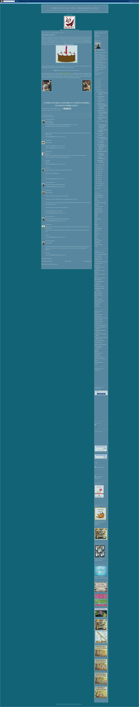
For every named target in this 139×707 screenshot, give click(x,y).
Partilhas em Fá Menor (99, 286)
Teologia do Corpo (99, 357)
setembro (100, 169)
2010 (97, 87)
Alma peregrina (48, 119)
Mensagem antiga (87, 261)
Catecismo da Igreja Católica (101, 318)
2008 (97, 188)
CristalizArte (97, 265)
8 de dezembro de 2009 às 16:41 (55, 148)
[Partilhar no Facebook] (69, 108)
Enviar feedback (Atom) (52, 264)
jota (46, 167)
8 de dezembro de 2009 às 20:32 (55, 186)
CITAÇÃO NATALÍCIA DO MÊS (102, 93)
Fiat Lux (96, 272)
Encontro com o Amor (99, 270)
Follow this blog (101, 393)
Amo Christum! (98, 256)
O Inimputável (98, 284)
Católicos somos (98, 258)
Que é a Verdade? (98, 291)
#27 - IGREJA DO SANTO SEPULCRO (102, 138)
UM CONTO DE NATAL (100, 101)
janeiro (99, 185)
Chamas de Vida (98, 259)
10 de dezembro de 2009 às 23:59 (55, 213)
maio (99, 177)
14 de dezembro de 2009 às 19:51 (55, 255)
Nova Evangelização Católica (99, 282)
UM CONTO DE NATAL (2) (100, 97)
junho (99, 175)
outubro (99, 167)
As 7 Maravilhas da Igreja (100, 202)
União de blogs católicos (100, 358)
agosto (99, 171)
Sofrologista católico (99, 301)
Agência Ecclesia (98, 314)
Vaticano (97, 360)
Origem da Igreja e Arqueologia (99, 346)
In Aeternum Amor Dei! (100, 274)
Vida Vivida (97, 306)
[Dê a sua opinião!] (66, 108)
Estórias (96, 213)
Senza (96, 297)
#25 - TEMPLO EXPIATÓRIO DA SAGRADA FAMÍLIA (101, 147)
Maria (49, 110)
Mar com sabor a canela (100, 277)
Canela (47, 140)
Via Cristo (97, 304)
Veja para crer (98, 302)
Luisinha (47, 151)
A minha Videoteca (99, 197)
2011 (97, 85)
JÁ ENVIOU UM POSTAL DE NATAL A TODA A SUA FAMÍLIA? (102, 113)
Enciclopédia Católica (99, 340)
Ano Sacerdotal (98, 316)
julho (99, 173)
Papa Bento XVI (98, 228)
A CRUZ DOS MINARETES (100, 154)
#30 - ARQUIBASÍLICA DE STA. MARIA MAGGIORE (101, 125)
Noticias (53, 110)
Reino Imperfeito (98, 293)
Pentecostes (97, 233)
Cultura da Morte (98, 210)
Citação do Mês (98, 208)
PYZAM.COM (135, 3)
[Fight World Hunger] (100, 467)
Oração (59, 110)
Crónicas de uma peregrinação (75, 8)
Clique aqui (97, 36)
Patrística (97, 351)
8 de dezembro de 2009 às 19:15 (55, 178)
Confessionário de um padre (101, 261)
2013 (97, 81)
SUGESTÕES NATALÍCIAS (100, 161)
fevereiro (100, 183)
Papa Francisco (98, 230)
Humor (96, 215)
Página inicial (68, 261)
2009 (97, 89)
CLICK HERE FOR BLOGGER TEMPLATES (9, 3)
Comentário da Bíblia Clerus (101, 325)
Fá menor (47, 224)
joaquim (47, 190)
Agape (96, 199)
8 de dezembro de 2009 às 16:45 (55, 164)
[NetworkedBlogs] (101, 391)
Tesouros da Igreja (99, 244)
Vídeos (96, 246)
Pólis (96, 237)
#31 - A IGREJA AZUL (102, 121)
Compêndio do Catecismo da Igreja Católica (101, 338)
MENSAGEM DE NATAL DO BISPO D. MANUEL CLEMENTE (102, 106)
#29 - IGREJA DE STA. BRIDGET (102, 130)
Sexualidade (97, 242)
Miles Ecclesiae (98, 279)
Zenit (96, 364)
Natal (96, 222)
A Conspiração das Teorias (100, 254)
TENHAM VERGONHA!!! (101, 157)
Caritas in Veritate (99, 206)
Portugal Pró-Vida (98, 353)
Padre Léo (97, 349)
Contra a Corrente (98, 263)
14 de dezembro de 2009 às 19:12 (55, 237)
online (96, 462)
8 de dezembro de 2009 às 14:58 (55, 136)
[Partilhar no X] (67, 108)
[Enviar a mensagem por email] (64, 108)
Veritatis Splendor (99, 362)
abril (99, 179)
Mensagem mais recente (47, 261)
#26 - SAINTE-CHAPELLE (100, 141)
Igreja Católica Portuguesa (100, 344)
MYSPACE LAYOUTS (23, 3)
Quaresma (97, 239)
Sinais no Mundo (98, 299)
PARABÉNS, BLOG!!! (48, 35)
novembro (100, 165)
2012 (97, 83)
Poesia (96, 235)
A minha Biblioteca (99, 195)
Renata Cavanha (98, 295)
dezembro (100, 91)
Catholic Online (98, 323)
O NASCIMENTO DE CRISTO (102, 118)
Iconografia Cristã (98, 342)
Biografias (97, 204)
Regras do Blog (98, 241)
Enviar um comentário (46, 258)
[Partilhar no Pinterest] (70, 108)
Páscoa (96, 231)
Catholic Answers (98, 319)
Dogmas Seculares (99, 211)
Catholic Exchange (99, 321)
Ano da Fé (97, 201)
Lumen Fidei (97, 219)
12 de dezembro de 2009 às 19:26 (55, 221)
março (99, 181)
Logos (96, 217)
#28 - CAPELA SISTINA (100, 134)
